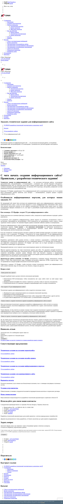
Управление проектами (13, 50)
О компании (7, 20)
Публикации (7, 53)
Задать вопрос (5, 60)
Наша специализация (8, 394)
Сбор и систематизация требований (17, 41)
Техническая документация (18, 33)
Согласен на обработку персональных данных (13, 427)
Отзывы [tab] (6, 171)
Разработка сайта (12, 51)
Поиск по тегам (8, 479)
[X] (8, 140)
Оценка (3, 334)
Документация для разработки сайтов (17, 44)
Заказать (3, 165)
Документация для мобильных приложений (19, 47)
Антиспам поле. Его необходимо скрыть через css (14, 332)
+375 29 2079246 (5, 58)
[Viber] (10, 140)
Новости (9, 38)
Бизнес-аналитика (15, 35)
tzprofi (11, 3)
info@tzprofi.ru (12, 2)
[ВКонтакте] (4, 140)
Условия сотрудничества (14, 23)
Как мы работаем (12, 31)
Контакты (6, 54)
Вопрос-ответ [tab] (8, 169)
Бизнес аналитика (12, 42)
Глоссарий (7, 482)
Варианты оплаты (7, 380)
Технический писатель (16, 26)
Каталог (6, 39)
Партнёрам (10, 22)
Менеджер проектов (16, 29)
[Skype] (13, 140)
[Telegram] (15, 140)
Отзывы (6, 117)
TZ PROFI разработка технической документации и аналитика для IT (23, 466)
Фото (2, 337)
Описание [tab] (7, 168)
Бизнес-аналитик (15, 28)
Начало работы (14, 32)
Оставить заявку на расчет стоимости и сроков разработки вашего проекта (21, 340)
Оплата (9, 36)
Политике (43, 502)
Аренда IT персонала (13, 48)
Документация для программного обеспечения (20, 45)
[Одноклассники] (6, 140)
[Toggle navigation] (1, 80)
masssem (10, 413)
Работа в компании (12, 25)
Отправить (4, 338)
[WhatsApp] (12, 140)
